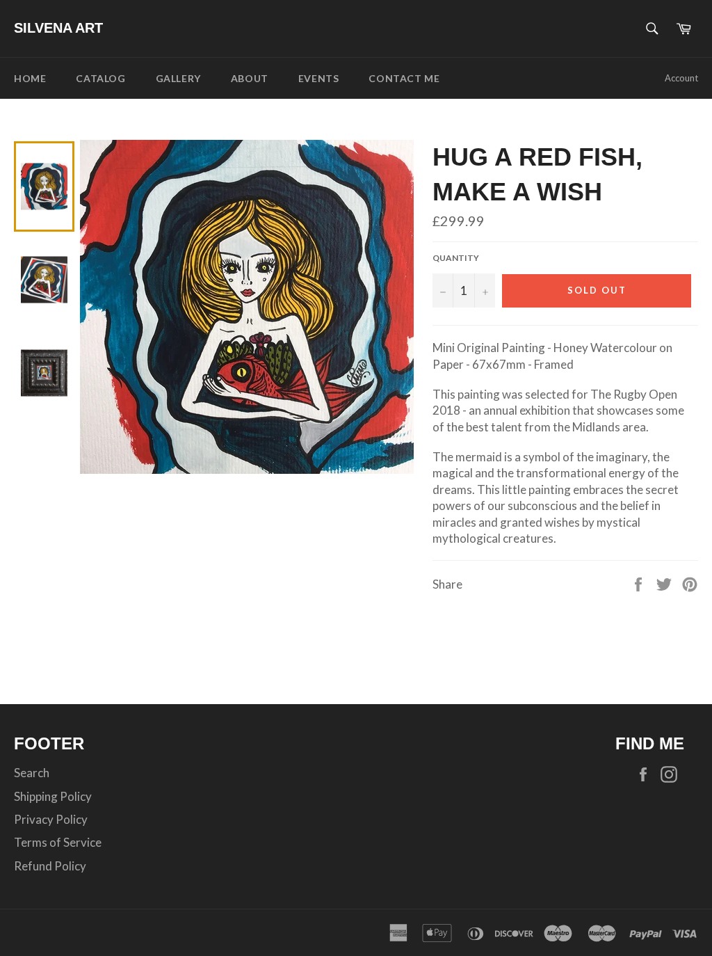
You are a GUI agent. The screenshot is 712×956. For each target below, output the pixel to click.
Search (31, 772)
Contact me (404, 78)
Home (30, 78)
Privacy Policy (51, 819)
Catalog (100, 78)
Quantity (455, 258)
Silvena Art (58, 27)
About (249, 78)
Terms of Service (58, 842)
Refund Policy (50, 866)
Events (318, 78)
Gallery (178, 78)
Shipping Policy (53, 796)
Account (681, 77)
